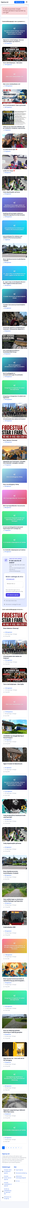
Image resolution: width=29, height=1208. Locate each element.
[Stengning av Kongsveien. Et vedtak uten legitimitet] (14, 390)
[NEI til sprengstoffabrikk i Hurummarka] (14, 499)
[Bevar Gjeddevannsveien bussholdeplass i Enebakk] (14, 253)
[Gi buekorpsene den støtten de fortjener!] (14, 413)
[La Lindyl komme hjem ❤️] (14, 143)
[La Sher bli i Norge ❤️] (14, 164)
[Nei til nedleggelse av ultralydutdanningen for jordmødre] (14, 367)
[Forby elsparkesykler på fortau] (14, 186)
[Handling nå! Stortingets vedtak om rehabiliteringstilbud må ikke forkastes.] (14, 208)
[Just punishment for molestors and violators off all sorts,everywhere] (14, 230)
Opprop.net (4, 2)
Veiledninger (6, 1167)
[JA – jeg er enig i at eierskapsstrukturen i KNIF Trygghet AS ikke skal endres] (14, 276)
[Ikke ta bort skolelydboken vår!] (14, 78)
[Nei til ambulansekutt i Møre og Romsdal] (14, 99)
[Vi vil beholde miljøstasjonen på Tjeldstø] (14, 543)
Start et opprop (19, 2)
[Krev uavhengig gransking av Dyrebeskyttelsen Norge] (14, 345)
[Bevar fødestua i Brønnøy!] (14, 434)
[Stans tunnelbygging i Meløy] (14, 478)
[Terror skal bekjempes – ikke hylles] (14, 56)
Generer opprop (13, 595)
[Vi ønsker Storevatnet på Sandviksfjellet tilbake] (14, 299)
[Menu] (26, 2)
